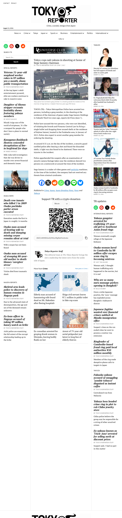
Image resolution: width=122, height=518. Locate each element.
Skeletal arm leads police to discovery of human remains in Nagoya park (15, 291)
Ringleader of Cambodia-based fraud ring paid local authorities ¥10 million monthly (105, 347)
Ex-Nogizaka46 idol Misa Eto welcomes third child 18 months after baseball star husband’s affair (105, 101)
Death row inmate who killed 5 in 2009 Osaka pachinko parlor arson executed (15, 206)
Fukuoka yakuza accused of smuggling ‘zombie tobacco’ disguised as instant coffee (106, 380)
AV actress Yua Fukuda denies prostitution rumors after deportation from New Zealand (105, 160)
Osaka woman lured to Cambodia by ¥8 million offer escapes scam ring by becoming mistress (106, 190)
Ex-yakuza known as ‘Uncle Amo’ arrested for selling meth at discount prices (105, 435)
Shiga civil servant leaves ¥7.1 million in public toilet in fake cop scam (75, 297)
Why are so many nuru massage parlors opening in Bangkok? (106, 282)
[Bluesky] (80, 183)
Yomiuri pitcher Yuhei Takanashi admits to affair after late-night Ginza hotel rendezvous (105, 131)
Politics (90, 33)
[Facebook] (42, 183)
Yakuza (37, 193)
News (16, 33)
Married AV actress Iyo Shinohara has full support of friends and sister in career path (106, 70)
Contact (6, 3)
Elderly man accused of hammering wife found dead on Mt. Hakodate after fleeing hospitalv (44, 299)
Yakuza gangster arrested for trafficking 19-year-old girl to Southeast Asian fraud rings (105, 224)
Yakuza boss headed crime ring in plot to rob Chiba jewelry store (105, 405)
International (101, 33)
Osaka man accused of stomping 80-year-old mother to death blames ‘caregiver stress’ (16, 259)
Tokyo (35, 33)
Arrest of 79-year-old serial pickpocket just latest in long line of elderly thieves (72, 335)
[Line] (74, 183)
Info (60, 39)
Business (64, 33)
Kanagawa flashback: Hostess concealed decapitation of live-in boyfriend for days (16, 144)
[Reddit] (55, 183)
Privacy (14, 3)
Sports (53, 33)
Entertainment (76, 33)
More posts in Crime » (81, 268)
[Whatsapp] (61, 183)
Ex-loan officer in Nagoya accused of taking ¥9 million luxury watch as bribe (16, 320)
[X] (48, 183)
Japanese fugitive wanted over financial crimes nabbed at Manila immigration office (106, 315)
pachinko (75, 169)
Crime (26, 33)
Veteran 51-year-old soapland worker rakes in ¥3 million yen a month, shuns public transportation (16, 78)
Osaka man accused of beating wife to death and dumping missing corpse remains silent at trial (16, 232)
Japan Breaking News (64, 190)
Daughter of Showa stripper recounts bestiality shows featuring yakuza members (15, 110)
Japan (43, 33)
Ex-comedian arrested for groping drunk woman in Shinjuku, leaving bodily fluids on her (46, 335)
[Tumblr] (67, 183)
